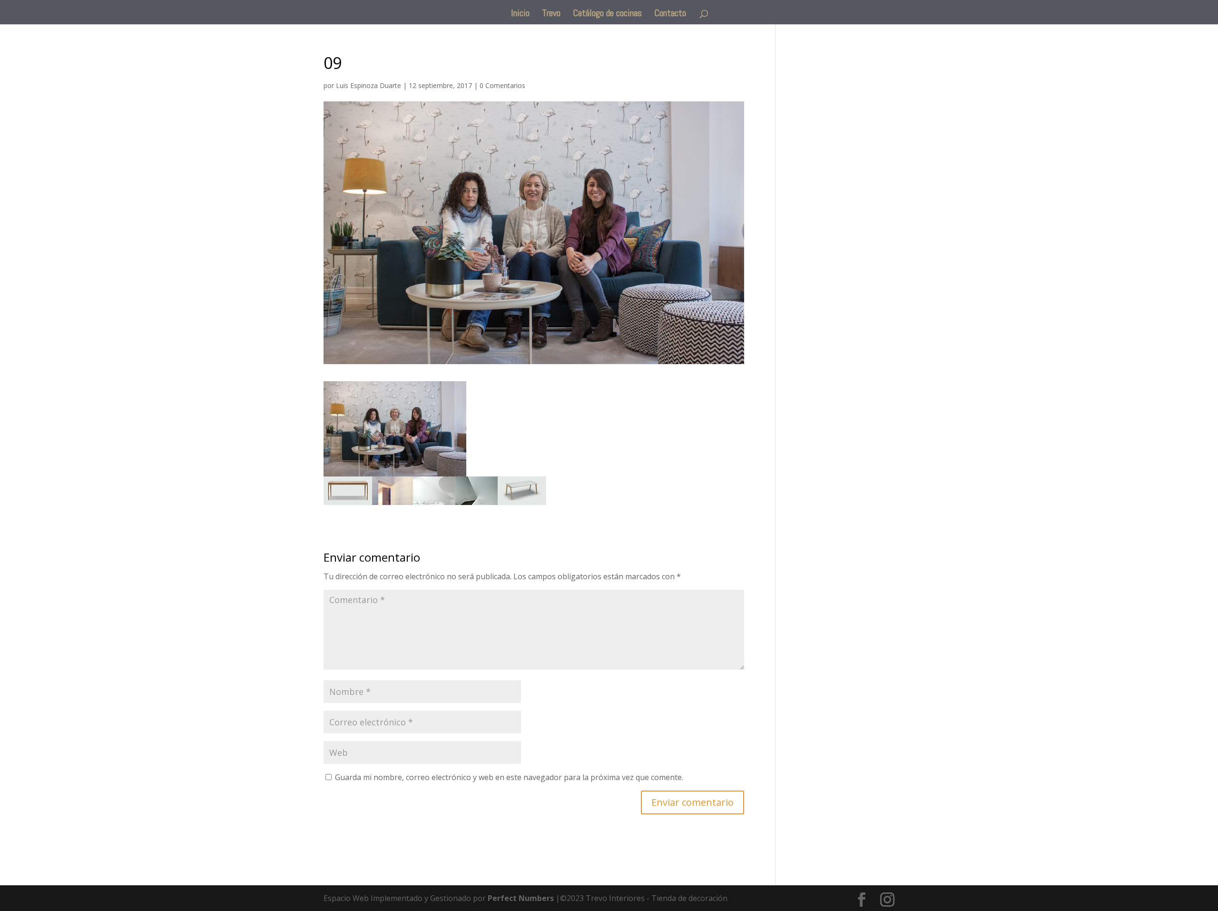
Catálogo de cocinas (607, 14)
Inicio (520, 14)
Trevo (551, 14)
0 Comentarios (502, 85)
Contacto (670, 14)
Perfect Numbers (521, 898)
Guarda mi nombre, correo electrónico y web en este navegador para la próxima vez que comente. (509, 777)
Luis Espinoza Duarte (368, 85)
